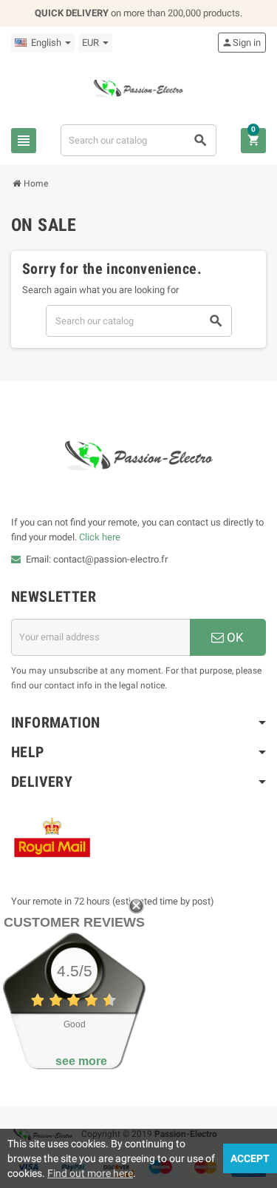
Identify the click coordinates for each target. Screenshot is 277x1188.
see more (81, 1061)
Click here (99, 537)
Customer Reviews (74, 922)
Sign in (241, 42)
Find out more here (90, 1173)
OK (234, 637)
